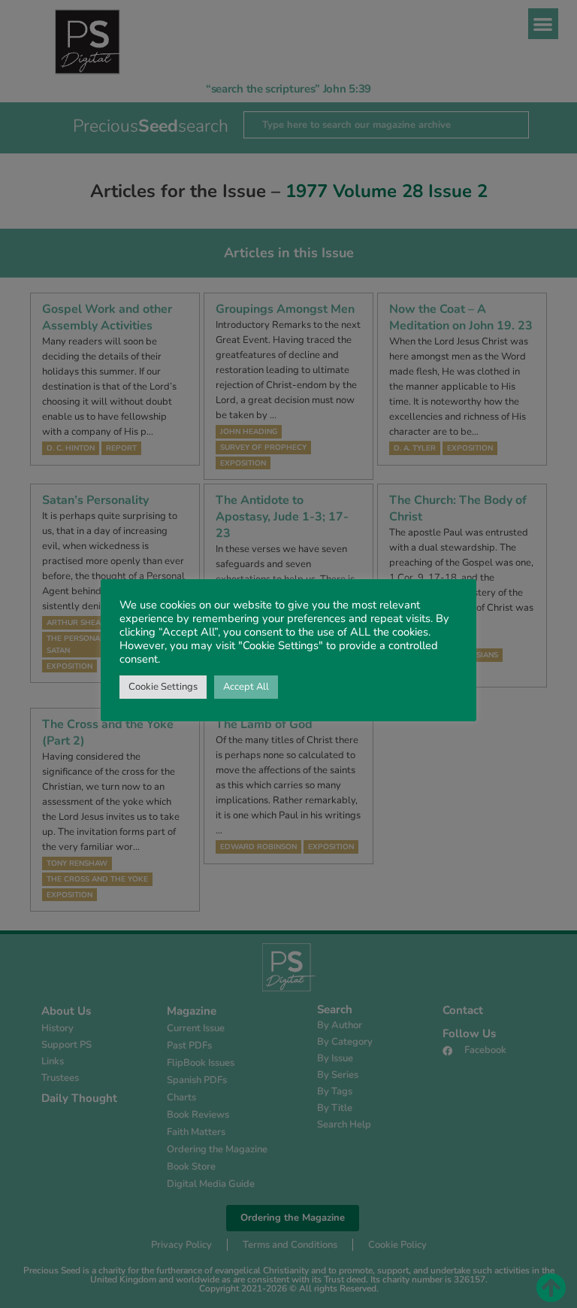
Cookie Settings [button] (163, 686)
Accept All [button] (246, 686)
